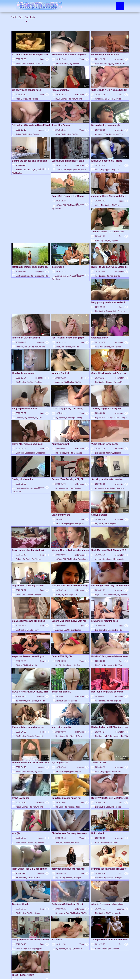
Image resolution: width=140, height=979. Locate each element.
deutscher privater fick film (105, 54)
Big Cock (109, 99)
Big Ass (24, 99)
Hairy (36, 630)
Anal (97, 63)
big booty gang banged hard (26, 90)
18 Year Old (60, 170)
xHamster (122, 59)
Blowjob (77, 488)
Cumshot (39, 736)
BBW (66, 63)
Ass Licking (105, 63)
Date (21, 17)
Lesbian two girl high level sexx (68, 161)
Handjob (77, 878)
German (121, 311)
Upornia (83, 767)
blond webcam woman (23, 373)
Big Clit (117, 276)
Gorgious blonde (20, 904)
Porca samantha (60, 90)
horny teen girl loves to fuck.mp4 (68, 869)
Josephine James (61, 125)
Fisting (79, 417)
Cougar (36, 134)
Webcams (40, 453)
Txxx (44, 59)
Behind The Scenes (24, 170)
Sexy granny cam (61, 515)
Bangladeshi (106, 842)
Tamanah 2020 (98, 762)
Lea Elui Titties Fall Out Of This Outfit (31, 762)
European (79, 524)
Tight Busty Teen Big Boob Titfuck (29, 869)
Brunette (78, 948)
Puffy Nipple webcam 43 (24, 408)
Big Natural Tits (118, 63)
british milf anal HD (61, 691)
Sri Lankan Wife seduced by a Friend (31, 125)
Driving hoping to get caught (105, 125)
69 (96, 524)
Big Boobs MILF (102, 736)
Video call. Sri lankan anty (104, 444)
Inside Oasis (58, 267)
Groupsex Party (99, 337)
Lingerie (117, 913)
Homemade (118, 559)
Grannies (78, 453)
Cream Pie (118, 382)
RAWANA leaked (20, 798)
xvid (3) (16, 833)
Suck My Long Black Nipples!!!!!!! (108, 550)
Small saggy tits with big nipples (28, 621)
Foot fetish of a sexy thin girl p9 (68, 337)
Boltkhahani (97, 833)
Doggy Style (111, 311)
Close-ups (70, 417)
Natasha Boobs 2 (60, 373)
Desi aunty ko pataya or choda (107, 691)
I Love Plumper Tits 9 (23, 975)
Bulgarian (31, 63)
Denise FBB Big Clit (62, 656)
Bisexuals (82, 170)
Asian (18, 134)
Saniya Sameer (99, 515)
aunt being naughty (61, 727)
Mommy (109, 453)
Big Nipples (21, 63)
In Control (57, 939)
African (98, 559)
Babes (19, 559)
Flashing (38, 382)
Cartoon (39, 63)
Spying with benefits (22, 479)
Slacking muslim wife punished (107, 479)
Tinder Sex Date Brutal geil (26, 337)
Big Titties (38, 771)
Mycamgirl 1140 (60, 762)
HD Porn (78, 736)
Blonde (30, 594)
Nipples (117, 453)
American (99, 99)
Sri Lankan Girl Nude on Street (67, 904)
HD (35, 665)
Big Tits (75, 134)
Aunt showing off (60, 444)
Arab (107, 488)
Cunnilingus (83, 559)
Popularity (30, 17)
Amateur (59, 63)
